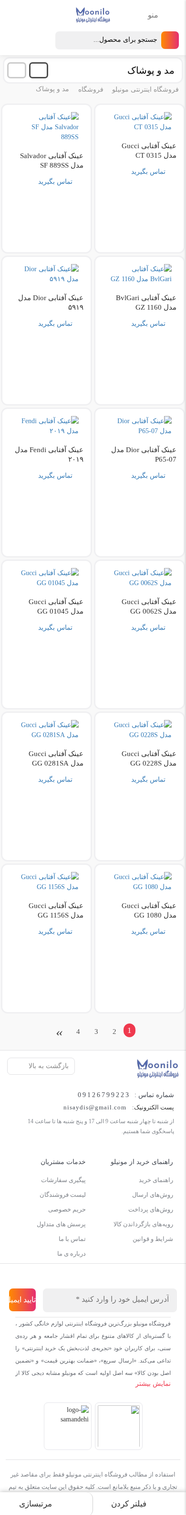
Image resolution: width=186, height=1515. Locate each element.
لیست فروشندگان (63, 1194)
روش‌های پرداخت (150, 1209)
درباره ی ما (71, 1253)
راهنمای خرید (156, 1180)
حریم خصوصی (67, 1209)
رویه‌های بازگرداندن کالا (143, 1224)
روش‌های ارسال (152, 1194)
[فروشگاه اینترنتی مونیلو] (158, 1067)
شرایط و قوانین (153, 1238)
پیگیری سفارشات (63, 1180)
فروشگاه (90, 89)
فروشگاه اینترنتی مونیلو (145, 89)
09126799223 (104, 1094)
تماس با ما (72, 1238)
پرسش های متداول (61, 1224)
